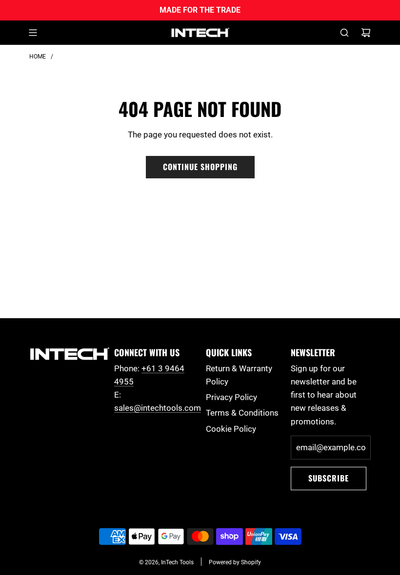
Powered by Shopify (235, 562)
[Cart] (366, 32)
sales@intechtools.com (157, 408)
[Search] (344, 32)
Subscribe (328, 478)
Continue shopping (200, 166)
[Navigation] (32, 32)
